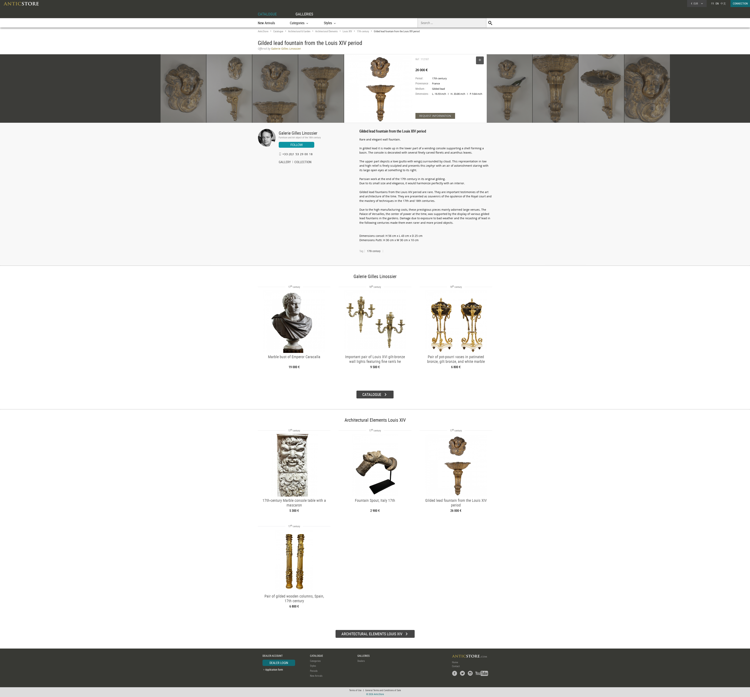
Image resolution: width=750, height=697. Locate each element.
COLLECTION (303, 162)
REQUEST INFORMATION (435, 116)
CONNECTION (740, 3)
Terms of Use (355, 690)
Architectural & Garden (299, 31)
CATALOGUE (267, 14)
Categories (315, 661)
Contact (456, 666)
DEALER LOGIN (279, 663)
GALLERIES (304, 14)
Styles (313, 665)
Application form (274, 669)
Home (455, 662)
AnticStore (263, 31)
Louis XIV (347, 31)
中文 (723, 3)
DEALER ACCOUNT (272, 656)
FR (712, 3)
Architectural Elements (326, 31)
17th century (363, 31)
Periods (314, 671)
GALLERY (285, 162)
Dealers (361, 661)
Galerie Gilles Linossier (298, 133)
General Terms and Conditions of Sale (383, 690)
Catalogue (278, 31)
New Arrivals (266, 23)
